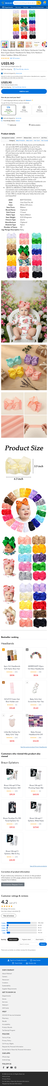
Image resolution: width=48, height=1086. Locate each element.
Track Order (18, 963)
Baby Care (29, 140)
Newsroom (5, 980)
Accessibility (6, 1024)
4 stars (3, 925)
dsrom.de (19, 73)
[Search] (38, 3)
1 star (4, 933)
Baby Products (20, 140)
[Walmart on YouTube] (11, 1067)
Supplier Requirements (9, 989)
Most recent (13, 939)
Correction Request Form (13, 884)
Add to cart (24, 91)
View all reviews (8, 916)
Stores (4, 999)
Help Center (37, 960)
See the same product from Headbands (34, 747)
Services (18, 7)
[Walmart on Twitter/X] (7, 1067)
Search (43, 944)
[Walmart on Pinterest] (15, 1067)
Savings (25, 7)
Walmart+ (5, 1005)
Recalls (4, 1021)
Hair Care (37, 140)
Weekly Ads (32, 963)
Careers (4, 977)
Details (18, 120)
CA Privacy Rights (8, 1044)
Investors (5, 983)
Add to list (13, 125)
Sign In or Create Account (18, 960)
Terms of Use (6, 1037)
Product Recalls (7, 1027)
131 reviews (16, 58)
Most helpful (40, 939)
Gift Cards (5, 1008)
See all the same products (38, 866)
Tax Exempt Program (8, 1030)
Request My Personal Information (12, 1047)
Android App (6, 1060)
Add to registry (36, 125)
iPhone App (5, 1057)
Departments (8, 7)
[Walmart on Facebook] (3, 1067)
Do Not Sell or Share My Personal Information (16, 1050)
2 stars (4, 930)
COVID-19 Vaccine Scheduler (11, 1015)
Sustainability (6, 986)
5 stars (4, 923)
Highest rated (26, 939)
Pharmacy (5, 1018)
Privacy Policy (6, 1040)
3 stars (4, 928)
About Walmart (7, 974)
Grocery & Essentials (37, 7)
